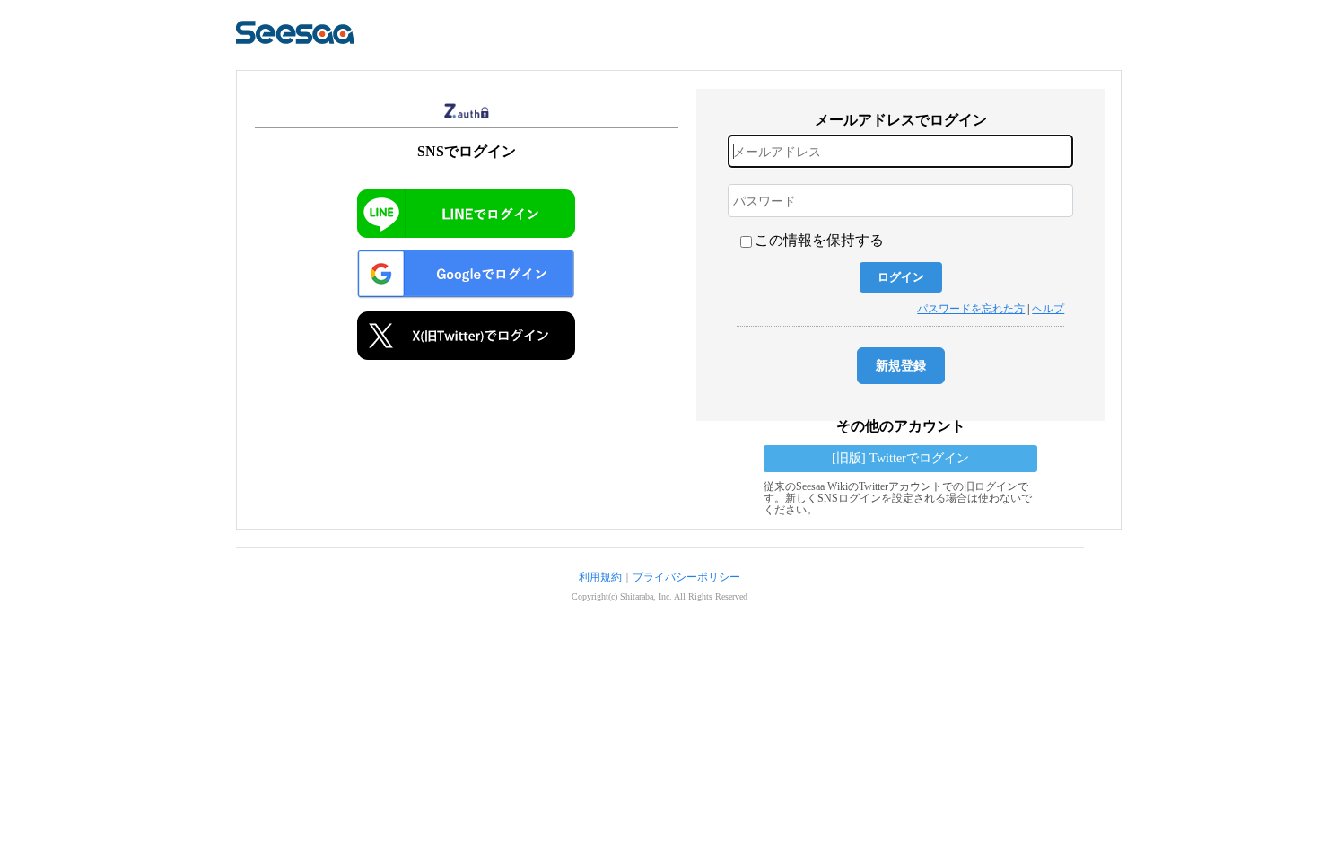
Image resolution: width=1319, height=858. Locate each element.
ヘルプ (1048, 308)
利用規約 (600, 577)
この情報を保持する (819, 240)
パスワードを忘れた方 (971, 308)
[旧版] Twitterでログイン (900, 458)
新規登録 (901, 365)
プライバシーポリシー (686, 577)
